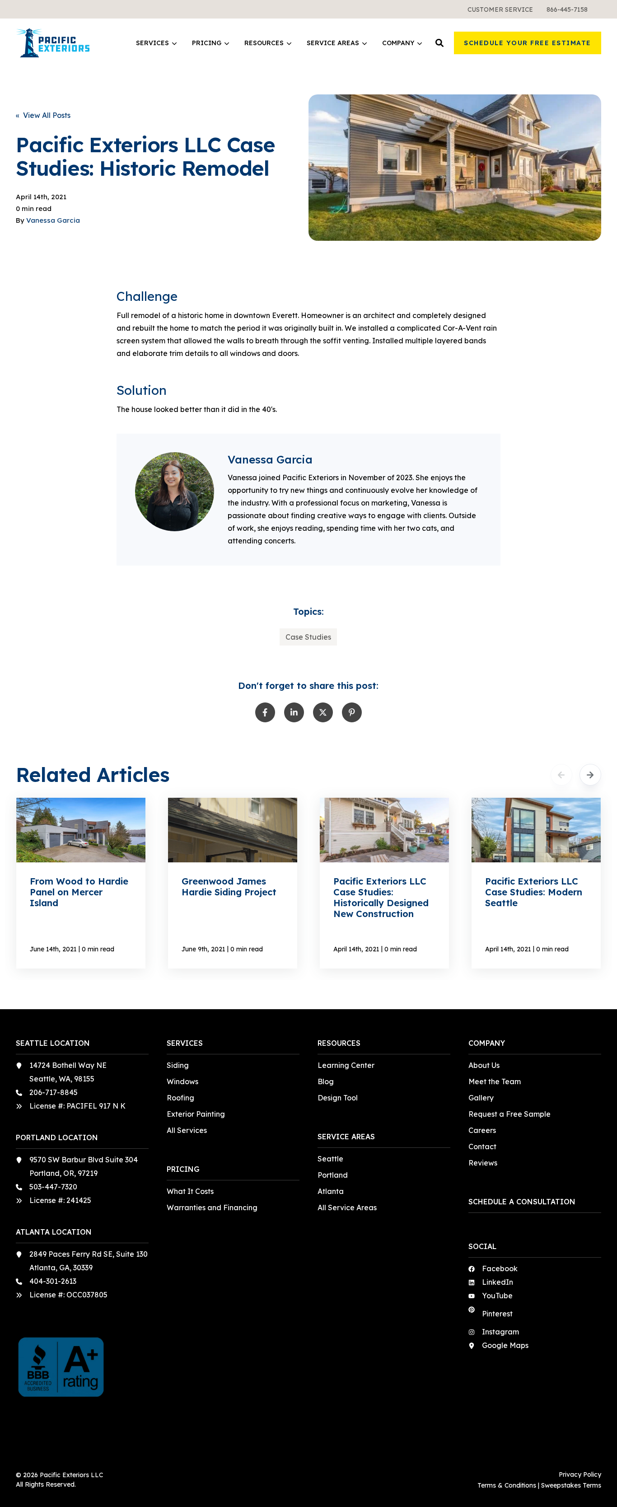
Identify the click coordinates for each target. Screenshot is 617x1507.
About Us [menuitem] (484, 1065)
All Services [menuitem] (187, 1130)
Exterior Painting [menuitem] (196, 1114)
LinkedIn (497, 1282)
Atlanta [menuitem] (331, 1191)
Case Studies (308, 636)
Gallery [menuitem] (481, 1097)
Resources (264, 43)
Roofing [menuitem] (180, 1097)
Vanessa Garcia (53, 220)
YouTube (497, 1295)
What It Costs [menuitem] (190, 1191)
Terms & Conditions (506, 1485)
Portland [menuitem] (333, 1174)
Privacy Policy (580, 1474)
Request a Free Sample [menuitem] (509, 1114)
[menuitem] (500, 9)
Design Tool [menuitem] (338, 1097)
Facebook (500, 1268)
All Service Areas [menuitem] (347, 1207)
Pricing (206, 43)
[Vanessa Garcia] (174, 491)
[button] (439, 43)
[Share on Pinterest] (352, 712)
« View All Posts (43, 115)
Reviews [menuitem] (482, 1162)
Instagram (500, 1331)
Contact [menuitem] (482, 1146)
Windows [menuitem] (182, 1081)
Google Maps (505, 1345)
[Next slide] (590, 775)
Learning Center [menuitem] (346, 1065)
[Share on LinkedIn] (294, 712)
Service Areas (333, 43)
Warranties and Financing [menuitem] (212, 1207)
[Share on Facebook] (265, 712)
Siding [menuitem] (178, 1065)
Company (398, 43)
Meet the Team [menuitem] (494, 1081)
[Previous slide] (561, 775)
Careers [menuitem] (482, 1130)
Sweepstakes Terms (571, 1485)
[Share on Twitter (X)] (323, 712)
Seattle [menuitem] (330, 1158)
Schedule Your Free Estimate (527, 43)
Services (152, 43)
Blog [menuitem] (326, 1081)
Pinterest (497, 1313)
